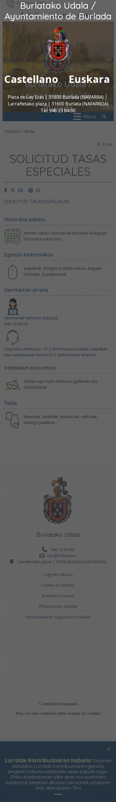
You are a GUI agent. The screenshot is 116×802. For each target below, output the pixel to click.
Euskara (89, 79)
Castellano (31, 79)
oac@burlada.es (58, 117)
